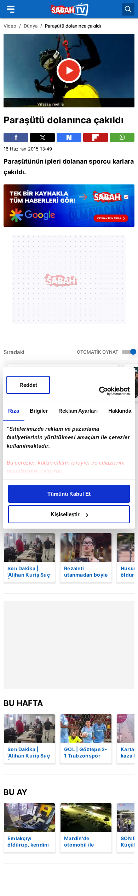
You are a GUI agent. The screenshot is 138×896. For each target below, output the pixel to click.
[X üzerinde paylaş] (42, 137)
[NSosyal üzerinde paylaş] (69, 137)
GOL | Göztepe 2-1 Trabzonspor (86, 752)
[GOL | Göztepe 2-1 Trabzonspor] (86, 728)
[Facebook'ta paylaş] (16, 137)
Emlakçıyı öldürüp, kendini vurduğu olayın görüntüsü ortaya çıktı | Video (28, 842)
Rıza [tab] (13, 411)
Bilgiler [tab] (39, 411)
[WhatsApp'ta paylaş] (122, 137)
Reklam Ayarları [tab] (78, 411)
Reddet (28, 385)
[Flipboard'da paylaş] (95, 137)
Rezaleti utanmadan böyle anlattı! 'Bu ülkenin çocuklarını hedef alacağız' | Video (86, 572)
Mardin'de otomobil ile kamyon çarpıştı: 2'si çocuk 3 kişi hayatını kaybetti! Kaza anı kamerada (86, 842)
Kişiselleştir (65, 514)
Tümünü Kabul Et (69, 494)
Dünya (31, 26)
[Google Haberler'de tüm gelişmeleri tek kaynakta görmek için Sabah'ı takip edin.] (69, 209)
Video (10, 26)
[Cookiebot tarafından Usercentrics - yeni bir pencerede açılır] (99, 391)
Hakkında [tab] (120, 411)
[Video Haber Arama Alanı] (128, 9)
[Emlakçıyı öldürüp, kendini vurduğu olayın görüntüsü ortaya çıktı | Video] (29, 817)
